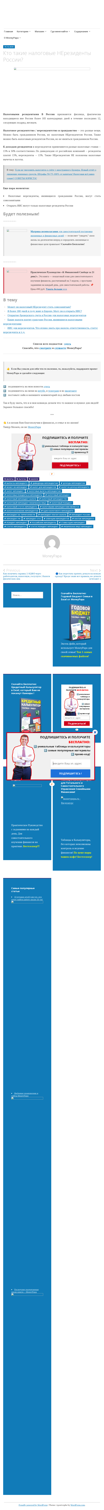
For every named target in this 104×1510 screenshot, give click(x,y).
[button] (50, 739)
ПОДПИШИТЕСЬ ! (70, 773)
